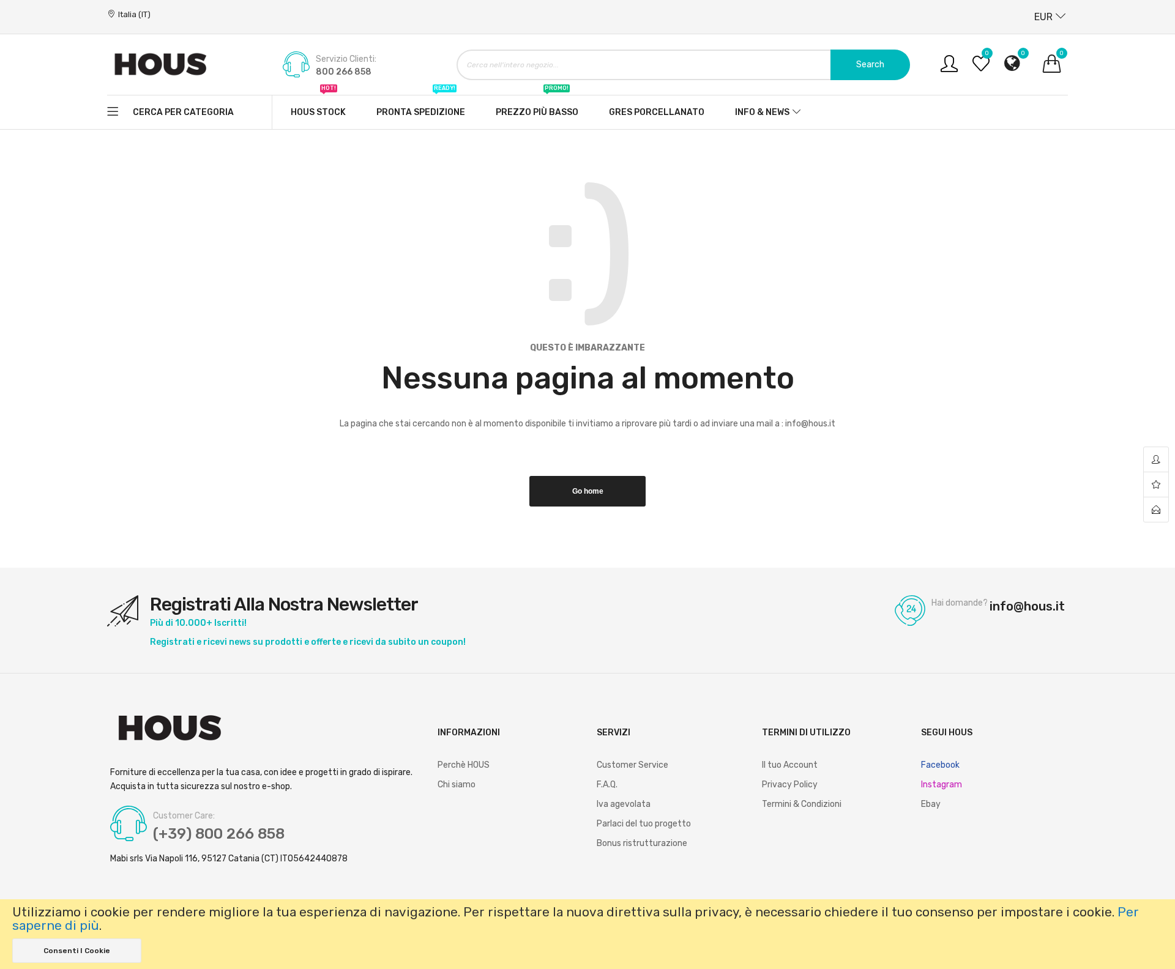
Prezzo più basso (537, 106)
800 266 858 (343, 72)
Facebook (940, 765)
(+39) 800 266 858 (219, 833)
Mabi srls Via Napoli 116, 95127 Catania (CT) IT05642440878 (229, 859)
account (1156, 459)
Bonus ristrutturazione (642, 843)
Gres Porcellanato (656, 112)
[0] (981, 68)
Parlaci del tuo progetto (644, 824)
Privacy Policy (790, 784)
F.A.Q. (607, 784)
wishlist (1156, 484)
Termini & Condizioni (801, 804)
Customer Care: (184, 816)
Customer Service (632, 765)
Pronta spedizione (420, 106)
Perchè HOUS (464, 765)
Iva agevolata (624, 804)
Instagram (941, 784)
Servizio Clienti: (346, 59)
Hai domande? (959, 603)
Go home (587, 491)
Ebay (931, 804)
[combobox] (683, 65)
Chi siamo (457, 784)
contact (1156, 509)
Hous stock (318, 106)
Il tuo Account (790, 765)
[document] (587, 934)
